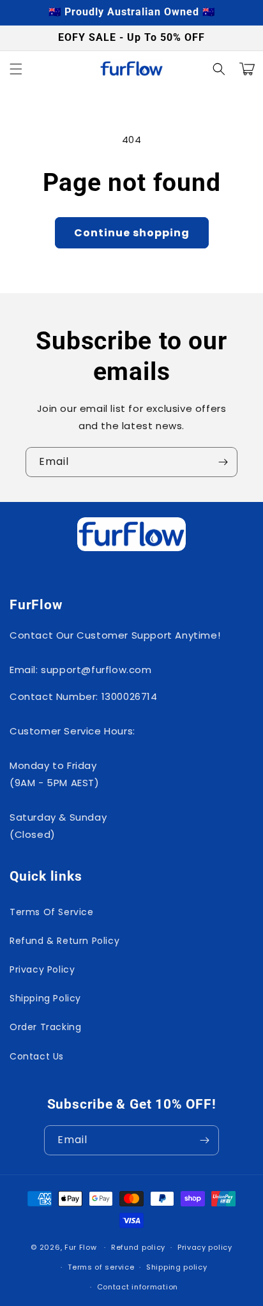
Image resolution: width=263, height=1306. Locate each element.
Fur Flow (80, 1247)
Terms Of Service (52, 912)
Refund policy (138, 1247)
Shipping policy (176, 1267)
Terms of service (101, 1267)
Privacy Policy (42, 969)
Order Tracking (45, 1027)
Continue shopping (132, 232)
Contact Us (37, 1056)
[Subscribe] (223, 462)
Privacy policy (204, 1247)
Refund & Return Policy (64, 940)
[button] (16, 69)
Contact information (137, 1287)
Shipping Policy (45, 998)
